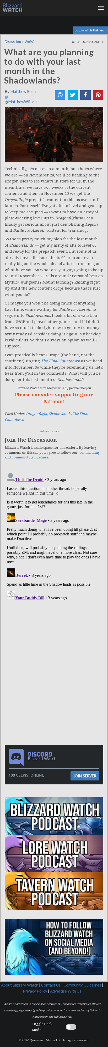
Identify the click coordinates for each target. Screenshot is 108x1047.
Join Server (85, 775)
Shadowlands (60, 414)
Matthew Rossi (23, 91)
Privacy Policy (35, 991)
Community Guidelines (82, 985)
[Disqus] (54, 535)
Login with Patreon (90, 30)
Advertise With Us (65, 991)
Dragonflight (36, 414)
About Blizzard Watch (19, 985)
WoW (29, 42)
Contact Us (51, 985)
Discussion (13, 42)
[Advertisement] (55, 639)
